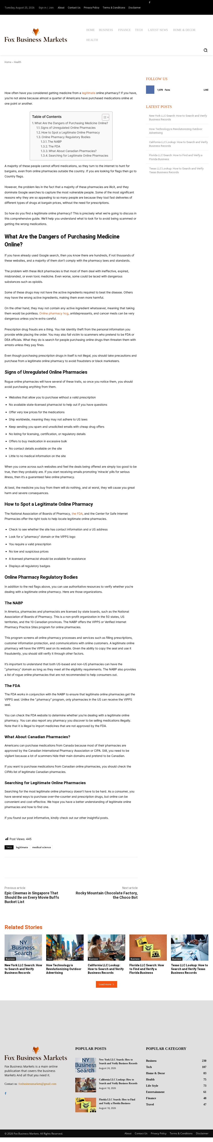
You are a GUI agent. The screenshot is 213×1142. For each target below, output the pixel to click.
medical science (41, 847)
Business (10, 958)
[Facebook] (149, 2)
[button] (206, 50)
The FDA (54, 146)
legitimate (88, 93)
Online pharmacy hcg (53, 313)
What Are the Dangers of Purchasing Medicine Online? (71, 123)
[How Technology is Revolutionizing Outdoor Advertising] (65, 947)
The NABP (55, 141)
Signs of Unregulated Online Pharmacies (68, 127)
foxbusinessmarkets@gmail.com (37, 1083)
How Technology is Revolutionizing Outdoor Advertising (63, 969)
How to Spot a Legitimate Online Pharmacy (70, 132)
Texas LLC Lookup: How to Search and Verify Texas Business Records (189, 969)
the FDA (77, 513)
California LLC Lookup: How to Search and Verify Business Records (106, 969)
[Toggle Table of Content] (103, 117)
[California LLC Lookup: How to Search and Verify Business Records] (106, 947)
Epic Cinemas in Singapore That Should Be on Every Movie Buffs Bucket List (32, 897)
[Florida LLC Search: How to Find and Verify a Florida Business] (148, 947)
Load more (105, 984)
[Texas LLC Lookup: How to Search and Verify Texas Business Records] (189, 947)
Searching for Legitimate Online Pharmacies (78, 155)
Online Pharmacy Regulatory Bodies (66, 137)
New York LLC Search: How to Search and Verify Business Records (23, 969)
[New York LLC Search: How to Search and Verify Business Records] (23, 947)
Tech (49, 958)
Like (206, 89)
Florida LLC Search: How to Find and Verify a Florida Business (146, 969)
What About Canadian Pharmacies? (73, 151)
